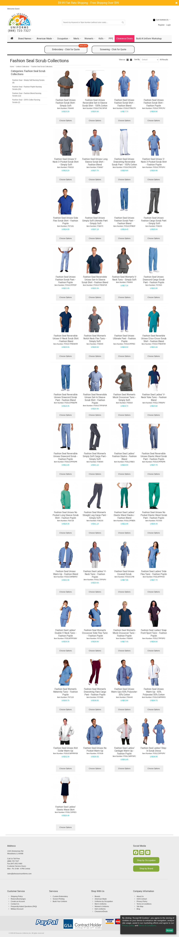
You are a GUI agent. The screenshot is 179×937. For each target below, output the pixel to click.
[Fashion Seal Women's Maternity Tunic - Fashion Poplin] (65, 672)
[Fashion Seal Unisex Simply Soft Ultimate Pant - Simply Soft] (95, 201)
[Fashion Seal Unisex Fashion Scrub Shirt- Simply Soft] (65, 83)
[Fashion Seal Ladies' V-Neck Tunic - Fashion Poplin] (95, 554)
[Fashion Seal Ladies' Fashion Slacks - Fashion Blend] (124, 437)
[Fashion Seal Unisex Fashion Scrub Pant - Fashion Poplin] (65, 260)
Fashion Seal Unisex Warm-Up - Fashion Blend (65, 572)
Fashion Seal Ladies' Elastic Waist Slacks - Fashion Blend (124, 515)
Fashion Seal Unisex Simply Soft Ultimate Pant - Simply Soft (95, 221)
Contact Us (15, 904)
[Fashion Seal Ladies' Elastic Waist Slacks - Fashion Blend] (124, 496)
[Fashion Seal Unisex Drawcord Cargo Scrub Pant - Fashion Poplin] (154, 260)
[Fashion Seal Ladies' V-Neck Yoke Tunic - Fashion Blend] (154, 378)
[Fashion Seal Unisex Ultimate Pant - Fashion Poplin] (124, 319)
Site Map (140, 906)
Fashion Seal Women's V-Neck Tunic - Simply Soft (124, 278)
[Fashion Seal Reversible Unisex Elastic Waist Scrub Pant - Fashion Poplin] (154, 437)
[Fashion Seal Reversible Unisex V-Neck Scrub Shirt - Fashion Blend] (65, 319)
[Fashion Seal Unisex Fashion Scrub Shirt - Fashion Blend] (124, 83)
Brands (97, 896)
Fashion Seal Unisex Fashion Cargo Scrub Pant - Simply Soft (153, 221)
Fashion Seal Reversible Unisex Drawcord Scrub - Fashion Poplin (65, 456)
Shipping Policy (17, 896)
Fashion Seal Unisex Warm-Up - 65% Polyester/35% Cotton (154, 692)
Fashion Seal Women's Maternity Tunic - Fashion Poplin (65, 692)
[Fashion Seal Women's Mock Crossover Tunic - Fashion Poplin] (124, 613)
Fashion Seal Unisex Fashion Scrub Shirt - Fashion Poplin (154, 103)
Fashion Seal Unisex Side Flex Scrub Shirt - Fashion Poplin (65, 221)
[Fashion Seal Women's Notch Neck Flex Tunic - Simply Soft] (95, 319)
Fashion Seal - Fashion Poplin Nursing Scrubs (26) (27, 88)
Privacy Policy (142, 901)
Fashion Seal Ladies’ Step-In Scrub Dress (154, 749)
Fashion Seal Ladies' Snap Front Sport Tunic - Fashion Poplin (154, 633)
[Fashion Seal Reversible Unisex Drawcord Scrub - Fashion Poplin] (65, 437)
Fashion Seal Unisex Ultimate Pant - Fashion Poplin (124, 338)
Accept (169, 930)
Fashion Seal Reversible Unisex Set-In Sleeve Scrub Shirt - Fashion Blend (95, 280)
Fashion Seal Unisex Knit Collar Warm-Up (65, 749)
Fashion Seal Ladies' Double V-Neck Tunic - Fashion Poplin (65, 633)
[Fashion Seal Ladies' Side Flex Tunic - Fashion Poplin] (154, 554)
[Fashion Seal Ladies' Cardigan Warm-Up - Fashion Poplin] (124, 731)
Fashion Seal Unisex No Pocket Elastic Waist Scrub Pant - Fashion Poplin (154, 515)
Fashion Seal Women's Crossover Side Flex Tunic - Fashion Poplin (95, 633)
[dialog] (148, 924)
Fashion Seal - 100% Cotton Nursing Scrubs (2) (26, 101)
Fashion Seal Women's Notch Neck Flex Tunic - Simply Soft (94, 338)
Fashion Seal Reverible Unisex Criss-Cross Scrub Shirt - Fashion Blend (153, 338)
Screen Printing (58, 899)
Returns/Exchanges (18, 899)
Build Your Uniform (60, 901)
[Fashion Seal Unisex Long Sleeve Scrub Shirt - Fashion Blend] (95, 142)
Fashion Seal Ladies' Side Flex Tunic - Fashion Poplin (154, 572)
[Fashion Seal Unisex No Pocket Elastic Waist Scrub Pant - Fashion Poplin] (154, 496)
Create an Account (18, 901)
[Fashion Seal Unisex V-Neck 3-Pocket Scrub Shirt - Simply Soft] (65, 142)
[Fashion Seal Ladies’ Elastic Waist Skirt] (65, 790)
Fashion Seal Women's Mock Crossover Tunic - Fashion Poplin (124, 633)
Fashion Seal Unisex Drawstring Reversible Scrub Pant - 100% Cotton (124, 162)
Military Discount (17, 909)
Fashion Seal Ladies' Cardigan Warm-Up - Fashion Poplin (124, 751)
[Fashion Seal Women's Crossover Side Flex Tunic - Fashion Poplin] (95, 613)
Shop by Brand (146, 868)
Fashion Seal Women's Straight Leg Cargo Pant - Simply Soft (95, 515)
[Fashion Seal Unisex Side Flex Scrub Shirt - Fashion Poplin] (65, 201)
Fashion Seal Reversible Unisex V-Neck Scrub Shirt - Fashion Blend (65, 338)
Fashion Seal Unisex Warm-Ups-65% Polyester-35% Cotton (124, 692)
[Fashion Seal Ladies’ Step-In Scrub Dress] (154, 731)
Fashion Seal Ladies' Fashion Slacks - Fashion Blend (124, 456)
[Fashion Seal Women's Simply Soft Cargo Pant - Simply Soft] (95, 437)
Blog (138, 909)
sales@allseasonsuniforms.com (19, 874)
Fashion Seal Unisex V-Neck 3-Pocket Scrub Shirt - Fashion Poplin (154, 162)
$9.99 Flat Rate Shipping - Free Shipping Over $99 (88, 2)
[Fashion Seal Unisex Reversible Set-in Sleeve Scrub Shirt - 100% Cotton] (95, 83)
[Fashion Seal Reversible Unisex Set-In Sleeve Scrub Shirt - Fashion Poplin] (95, 378)
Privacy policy (128, 925)
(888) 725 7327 (13, 861)
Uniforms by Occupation (104, 901)
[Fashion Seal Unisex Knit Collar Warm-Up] (65, 731)
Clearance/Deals (101, 911)
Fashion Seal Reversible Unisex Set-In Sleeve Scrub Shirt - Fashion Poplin (95, 398)
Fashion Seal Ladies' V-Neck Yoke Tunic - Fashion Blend (154, 397)
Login (168, 25)
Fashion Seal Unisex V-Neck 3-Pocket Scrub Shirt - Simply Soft (65, 162)
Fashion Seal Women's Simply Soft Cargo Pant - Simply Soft (95, 456)
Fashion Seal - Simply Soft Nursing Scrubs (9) (28, 81)
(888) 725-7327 (19, 30)
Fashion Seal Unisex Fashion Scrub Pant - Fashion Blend (124, 221)
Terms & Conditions (144, 904)
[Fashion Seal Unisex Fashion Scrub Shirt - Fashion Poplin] (154, 83)
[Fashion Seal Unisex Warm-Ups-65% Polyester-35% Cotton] (124, 672)
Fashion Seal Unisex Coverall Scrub (124, 572)
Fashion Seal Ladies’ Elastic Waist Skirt (65, 808)
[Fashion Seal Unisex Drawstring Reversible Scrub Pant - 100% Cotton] (124, 142)
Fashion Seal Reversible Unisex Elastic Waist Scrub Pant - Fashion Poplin (154, 456)
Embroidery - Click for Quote (69, 48)
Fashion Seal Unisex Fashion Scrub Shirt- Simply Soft (66, 103)
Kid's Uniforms (100, 909)
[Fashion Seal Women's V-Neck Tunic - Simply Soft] (124, 260)
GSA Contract (142, 899)
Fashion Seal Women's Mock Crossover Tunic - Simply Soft (124, 397)
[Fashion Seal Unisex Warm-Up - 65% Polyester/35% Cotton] (154, 672)
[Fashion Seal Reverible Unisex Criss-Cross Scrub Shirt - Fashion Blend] (154, 319)
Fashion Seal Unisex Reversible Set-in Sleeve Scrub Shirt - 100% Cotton (94, 103)
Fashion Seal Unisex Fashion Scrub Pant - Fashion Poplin (65, 280)
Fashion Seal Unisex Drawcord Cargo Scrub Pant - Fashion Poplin (154, 280)
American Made (101, 899)
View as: (122, 60)
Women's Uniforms (102, 906)
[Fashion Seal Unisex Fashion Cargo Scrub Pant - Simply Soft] (154, 201)
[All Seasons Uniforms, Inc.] (19, 21)
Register (161, 25)
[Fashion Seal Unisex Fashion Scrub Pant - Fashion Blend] (124, 201)
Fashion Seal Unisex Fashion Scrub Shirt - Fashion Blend (124, 103)
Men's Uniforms (100, 904)
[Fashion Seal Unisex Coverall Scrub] (124, 554)
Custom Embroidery (60, 896)
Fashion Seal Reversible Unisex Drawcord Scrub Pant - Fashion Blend (65, 397)
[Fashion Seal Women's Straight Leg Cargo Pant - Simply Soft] (95, 496)
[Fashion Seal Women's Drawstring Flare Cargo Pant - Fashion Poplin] (95, 672)
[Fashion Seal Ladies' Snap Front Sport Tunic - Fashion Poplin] (154, 613)
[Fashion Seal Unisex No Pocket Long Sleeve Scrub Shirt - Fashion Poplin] (65, 496)
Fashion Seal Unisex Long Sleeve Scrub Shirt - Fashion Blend (95, 162)
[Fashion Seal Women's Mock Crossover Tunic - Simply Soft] (124, 378)
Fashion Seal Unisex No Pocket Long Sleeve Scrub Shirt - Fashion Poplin (66, 515)
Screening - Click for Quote (113, 49)
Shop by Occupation (146, 860)
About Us (140, 896)
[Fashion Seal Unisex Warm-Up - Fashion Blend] (65, 554)
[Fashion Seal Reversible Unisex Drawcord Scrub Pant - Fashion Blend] (65, 378)
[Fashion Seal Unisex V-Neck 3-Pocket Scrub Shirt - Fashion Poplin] (154, 142)
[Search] (122, 22)
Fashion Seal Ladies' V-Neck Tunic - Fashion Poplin (94, 574)
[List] (127, 60)
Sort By (137, 60)
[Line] (131, 60)
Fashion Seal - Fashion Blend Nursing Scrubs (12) (26, 94)
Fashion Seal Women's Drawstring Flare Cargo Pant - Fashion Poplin (95, 692)
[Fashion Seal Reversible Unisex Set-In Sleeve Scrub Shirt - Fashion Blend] (95, 260)
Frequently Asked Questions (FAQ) (24, 906)
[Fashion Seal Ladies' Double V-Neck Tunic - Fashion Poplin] (65, 613)
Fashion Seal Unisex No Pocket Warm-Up (95, 749)
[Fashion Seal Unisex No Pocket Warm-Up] (95, 731)
